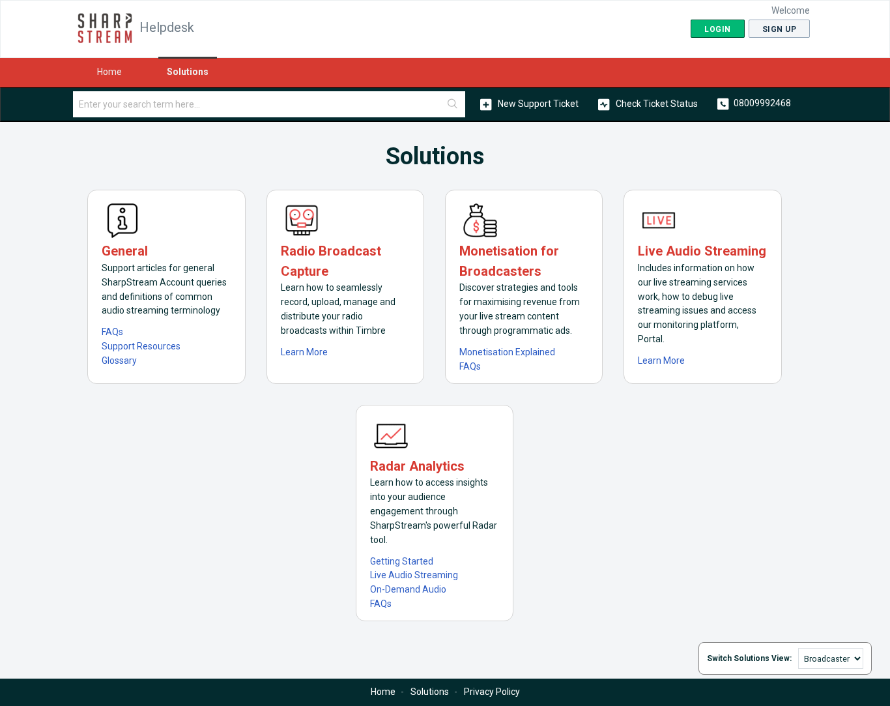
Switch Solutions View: (749, 658)
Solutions (187, 71)
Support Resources (141, 346)
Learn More (304, 352)
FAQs (112, 332)
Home (109, 71)
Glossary (119, 360)
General (125, 251)
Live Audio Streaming (702, 251)
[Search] (452, 104)
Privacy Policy (492, 691)
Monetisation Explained (507, 352)
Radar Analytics (417, 466)
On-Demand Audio (408, 589)
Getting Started (401, 561)
